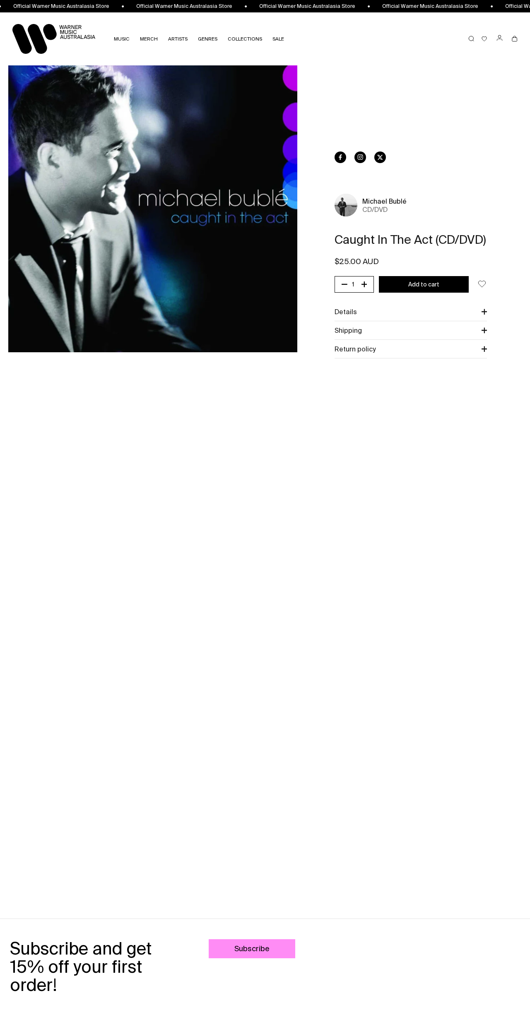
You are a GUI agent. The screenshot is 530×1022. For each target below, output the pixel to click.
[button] (411, 312)
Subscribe (252, 948)
